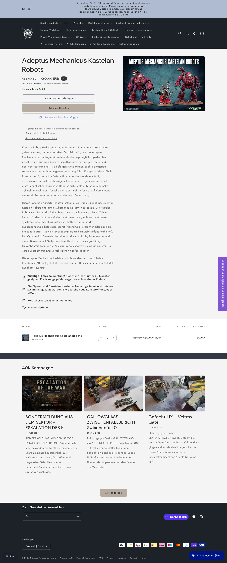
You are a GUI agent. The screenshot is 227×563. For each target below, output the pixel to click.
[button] (50, 22)
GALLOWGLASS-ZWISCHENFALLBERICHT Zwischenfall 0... (111, 422)
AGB (101, 558)
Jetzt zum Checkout (58, 108)
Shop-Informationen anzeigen (41, 138)
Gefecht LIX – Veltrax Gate (170, 419)
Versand (37, 83)
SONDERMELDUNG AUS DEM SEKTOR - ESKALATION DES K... (49, 422)
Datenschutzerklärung (86, 558)
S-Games (34, 558)
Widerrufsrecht (66, 558)
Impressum (121, 558)
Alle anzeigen (113, 493)
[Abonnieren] (78, 516)
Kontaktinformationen (139, 558)
